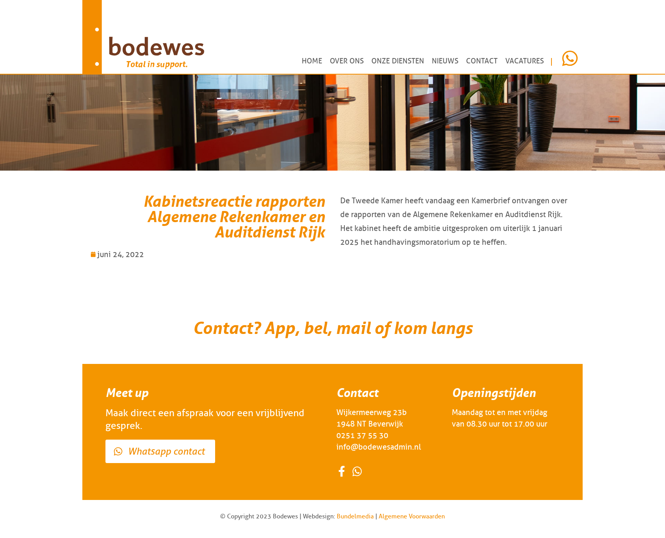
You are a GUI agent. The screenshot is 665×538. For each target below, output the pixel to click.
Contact (482, 60)
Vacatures (524, 60)
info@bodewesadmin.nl (378, 447)
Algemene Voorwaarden (412, 516)
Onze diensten (397, 60)
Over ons (347, 60)
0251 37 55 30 (362, 435)
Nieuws (445, 60)
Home (312, 60)
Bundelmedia (355, 516)
